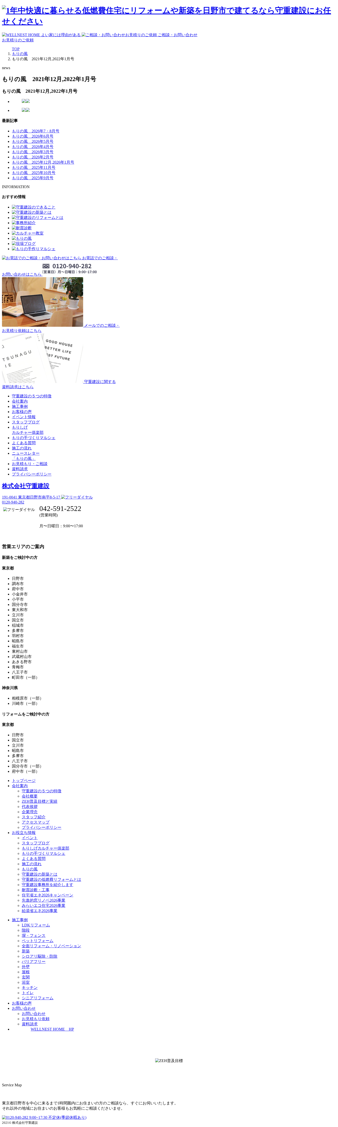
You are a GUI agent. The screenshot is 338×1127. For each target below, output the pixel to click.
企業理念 (30, 812)
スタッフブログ (26, 422)
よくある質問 (24, 443)
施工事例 (20, 406)
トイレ (28, 993)
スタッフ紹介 (34, 817)
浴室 (26, 982)
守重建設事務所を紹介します (47, 885)
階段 (26, 930)
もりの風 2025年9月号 (32, 178)
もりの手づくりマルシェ (33, 438)
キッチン (30, 987)
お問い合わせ (34, 1013)
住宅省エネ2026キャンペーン (47, 895)
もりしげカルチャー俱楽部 (45, 848)
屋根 (26, 972)
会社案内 (20, 401)
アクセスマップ (35, 822)
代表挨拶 (30, 806)
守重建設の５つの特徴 (31, 396)
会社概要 (30, 796)
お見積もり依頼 (35, 1019)
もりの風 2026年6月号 (32, 136)
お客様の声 (22, 412)
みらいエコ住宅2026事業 (43, 905)
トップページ (24, 780)
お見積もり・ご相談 (30, 464)
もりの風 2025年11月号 (33, 167)
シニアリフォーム (37, 998)
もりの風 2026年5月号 (32, 141)
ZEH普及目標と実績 (39, 801)
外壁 (26, 967)
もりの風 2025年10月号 (33, 173)
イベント (30, 838)
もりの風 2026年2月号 (32, 157)
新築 (26, 951)
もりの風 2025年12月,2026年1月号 (43, 162)
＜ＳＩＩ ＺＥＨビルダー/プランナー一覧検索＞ (169, 1072)
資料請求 (20, 469)
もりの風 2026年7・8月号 (35, 131)
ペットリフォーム (37, 941)
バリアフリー (34, 961)
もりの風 (30, 869)
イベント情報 (24, 417)
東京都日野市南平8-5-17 (31, 497)
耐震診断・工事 (35, 890)
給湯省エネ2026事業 (39, 911)
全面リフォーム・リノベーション (51, 946)
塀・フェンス (34, 935)
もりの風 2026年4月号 (32, 147)
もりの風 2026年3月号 (32, 152)
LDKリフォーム (36, 925)
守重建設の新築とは (39, 874)
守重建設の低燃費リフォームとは (51, 879)
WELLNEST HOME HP (52, 1029)
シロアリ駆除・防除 (39, 956)
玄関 (26, 977)
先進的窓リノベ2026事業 (43, 900)
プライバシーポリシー (31, 474)
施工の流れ (22, 448)
